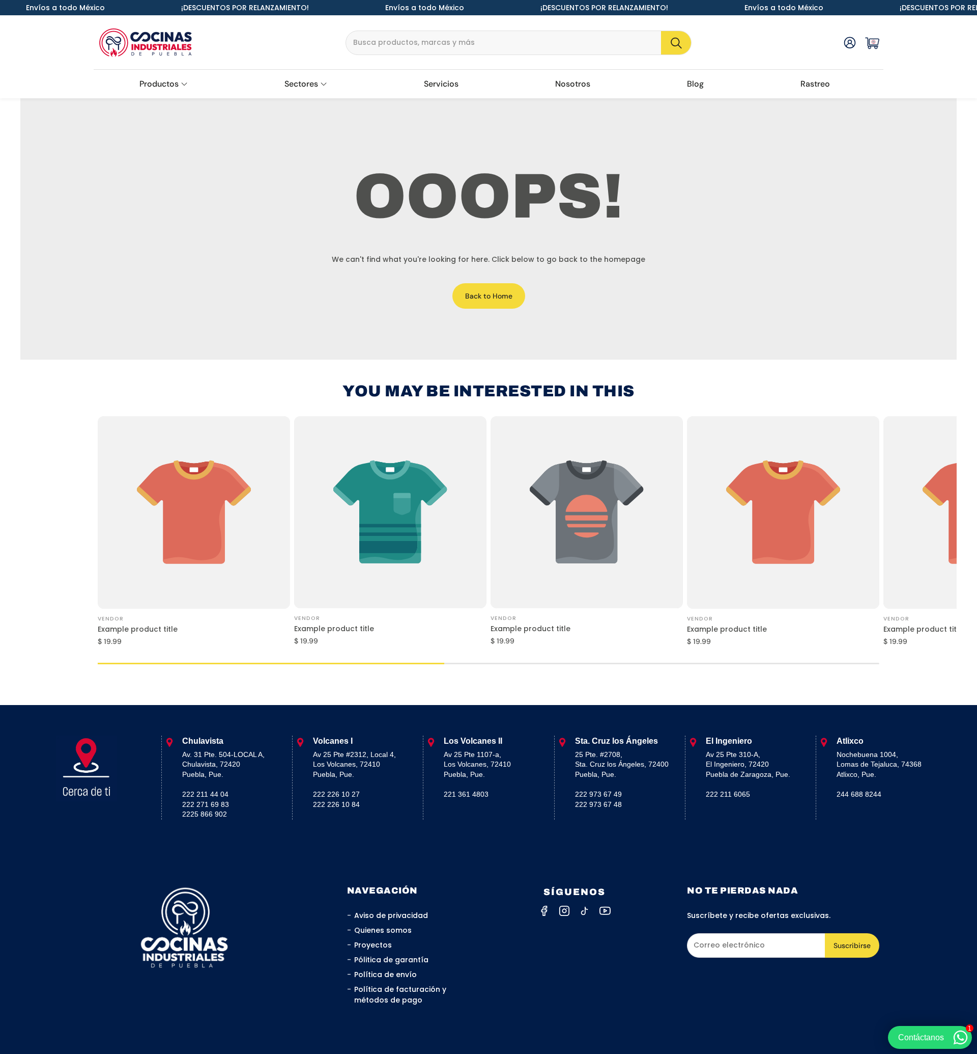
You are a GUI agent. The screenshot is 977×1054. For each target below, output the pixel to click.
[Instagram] (564, 910)
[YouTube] (605, 910)
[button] (518, 43)
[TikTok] (584, 910)
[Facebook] (544, 910)
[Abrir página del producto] (194, 512)
